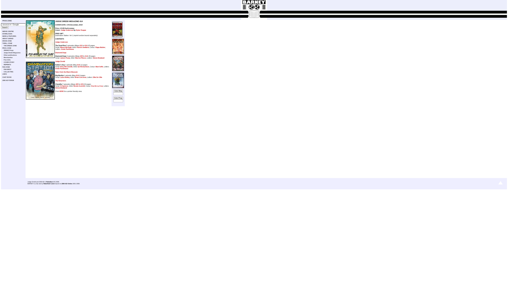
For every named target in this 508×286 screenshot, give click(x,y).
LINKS (4, 74)
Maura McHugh (66, 47)
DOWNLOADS (7, 34)
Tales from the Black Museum (66, 72)
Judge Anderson (67, 30)
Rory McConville (66, 67)
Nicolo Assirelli (79, 86)
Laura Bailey (65, 77)
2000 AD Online (67, 183)
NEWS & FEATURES (9, 36)
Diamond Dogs (60, 53)
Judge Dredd (60, 61)
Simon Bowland (98, 58)
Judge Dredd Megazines (12, 52)
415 (82, 84)
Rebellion (49, 182)
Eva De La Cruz (97, 86)
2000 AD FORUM (8, 80)
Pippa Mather (100, 47)
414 (85, 45)
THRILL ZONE (7, 43)
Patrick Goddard (83, 47)
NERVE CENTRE (8, 31)
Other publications (10, 55)
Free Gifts (7, 60)
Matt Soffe (99, 67)
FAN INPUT (7, 69)
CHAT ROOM (6, 77)
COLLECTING (8, 72)
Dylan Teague (81, 30)
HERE (61, 91)
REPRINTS (7, 64)
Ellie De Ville (97, 77)
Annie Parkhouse (67, 49)
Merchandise (8, 57)
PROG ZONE (7, 21)
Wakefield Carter (49, 183)
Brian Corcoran (80, 77)
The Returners (60, 81)
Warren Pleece (80, 58)
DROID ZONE (7, 41)
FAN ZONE (6, 67)
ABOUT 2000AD (7, 38)
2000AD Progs (8, 50)
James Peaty (65, 58)
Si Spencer (64, 86)
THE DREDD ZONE (10, 45)
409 (81, 56)
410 (81, 45)
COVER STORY (9, 62)
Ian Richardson (83, 67)
